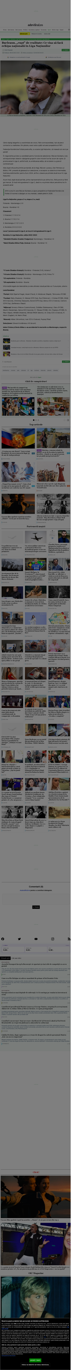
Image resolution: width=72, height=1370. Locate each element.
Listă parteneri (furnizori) (8, 1355)
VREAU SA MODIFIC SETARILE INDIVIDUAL (35, 1365)
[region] (35, 1344)
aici (45, 1337)
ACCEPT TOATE (35, 1360)
